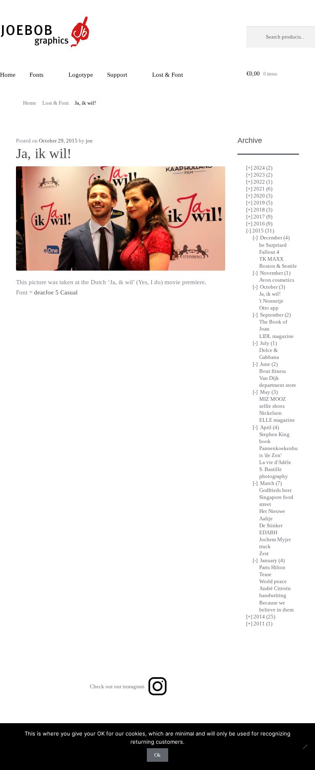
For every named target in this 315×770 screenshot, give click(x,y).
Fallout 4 (269, 252)
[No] (305, 746)
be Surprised (273, 245)
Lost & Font (167, 74)
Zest (264, 553)
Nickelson (270, 413)
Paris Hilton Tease (272, 570)
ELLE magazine (277, 420)
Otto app (268, 308)
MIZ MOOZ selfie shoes (272, 402)
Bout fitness (272, 371)
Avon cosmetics (276, 280)
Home (29, 103)
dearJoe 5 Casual (56, 292)
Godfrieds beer (275, 490)
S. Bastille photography (273, 472)
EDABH (268, 532)
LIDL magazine (276, 336)
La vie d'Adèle (275, 462)
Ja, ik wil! (270, 294)
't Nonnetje (271, 301)
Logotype (80, 74)
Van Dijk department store (277, 381)
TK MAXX (271, 259)
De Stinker (271, 525)
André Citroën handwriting (275, 591)
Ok (157, 755)
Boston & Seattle (278, 266)
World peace (273, 581)
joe (89, 141)
